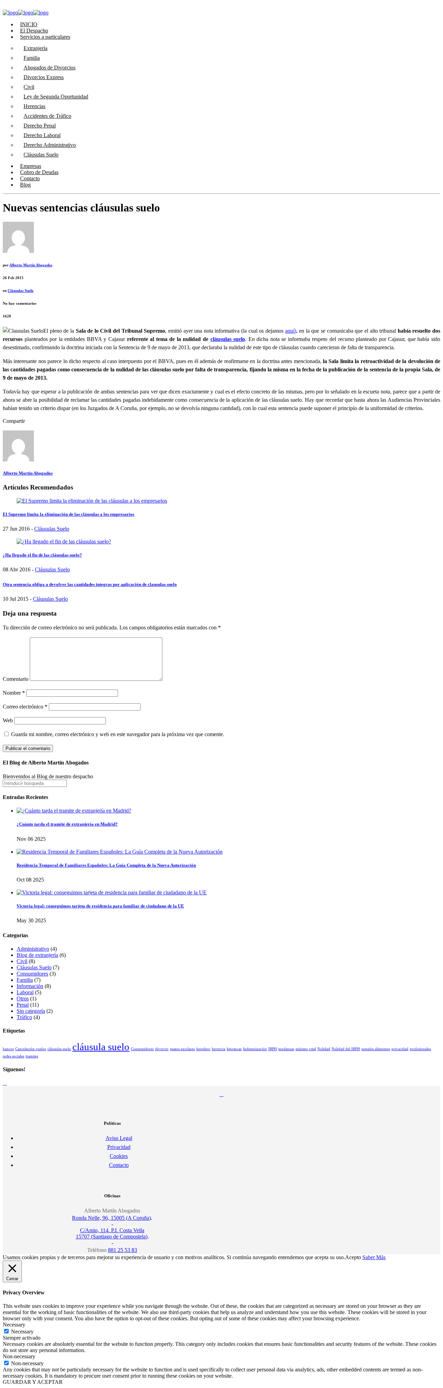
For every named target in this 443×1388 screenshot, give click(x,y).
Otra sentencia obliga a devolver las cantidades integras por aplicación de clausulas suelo (90, 584)
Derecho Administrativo (50, 145)
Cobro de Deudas (39, 172)
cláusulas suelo (227, 339)
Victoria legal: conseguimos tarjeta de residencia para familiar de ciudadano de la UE (100, 906)
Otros (23, 998)
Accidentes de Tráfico (47, 116)
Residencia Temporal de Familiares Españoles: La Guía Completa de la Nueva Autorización (106, 865)
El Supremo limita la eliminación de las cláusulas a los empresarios (68, 514)
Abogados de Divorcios (49, 67)
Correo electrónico (25, 707)
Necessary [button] (14, 1325)
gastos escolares (182, 1049)
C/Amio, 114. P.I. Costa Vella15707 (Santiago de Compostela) (111, 1233)
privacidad (399, 1049)
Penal (23, 1005)
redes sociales (13, 1056)
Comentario (15, 679)
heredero (203, 1049)
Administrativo (33, 949)
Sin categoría (31, 1011)
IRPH (272, 1049)
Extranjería (35, 48)
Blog (25, 185)
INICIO (28, 24)
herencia (218, 1049)
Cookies (119, 1156)
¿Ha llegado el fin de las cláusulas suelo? (42, 555)
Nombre (14, 693)
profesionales (420, 1049)
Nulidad (323, 1049)
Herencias (34, 106)
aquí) (290, 331)
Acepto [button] (353, 1257)
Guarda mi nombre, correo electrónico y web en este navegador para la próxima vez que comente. (117, 734)
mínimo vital (306, 1049)
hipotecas (234, 1049)
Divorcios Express (44, 77)
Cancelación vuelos (30, 1049)
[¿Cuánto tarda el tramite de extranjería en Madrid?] (74, 811)
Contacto (30, 178)
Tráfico (24, 1017)
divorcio (162, 1049)
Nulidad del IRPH (346, 1049)
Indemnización (255, 1049)
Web (8, 720)
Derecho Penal (40, 126)
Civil (29, 87)
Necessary (22, 1331)
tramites (32, 1056)
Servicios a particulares (45, 37)
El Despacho (34, 31)
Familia (32, 58)
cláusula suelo (100, 1046)
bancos (8, 1049)
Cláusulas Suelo (41, 155)
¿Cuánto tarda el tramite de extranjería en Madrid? (67, 824)
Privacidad (118, 1147)
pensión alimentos (375, 1049)
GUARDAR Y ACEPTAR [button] (33, 1382)
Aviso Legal (119, 1138)
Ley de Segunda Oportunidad (56, 96)
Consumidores (32, 974)
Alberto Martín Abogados (30, 265)
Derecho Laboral (42, 135)
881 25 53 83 (122, 1250)
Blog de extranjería (37, 955)
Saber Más (374, 1257)
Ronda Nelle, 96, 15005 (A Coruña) (111, 1218)
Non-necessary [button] (19, 1356)
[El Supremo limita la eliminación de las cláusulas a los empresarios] (92, 501)
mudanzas (286, 1049)
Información (30, 986)
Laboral (25, 992)
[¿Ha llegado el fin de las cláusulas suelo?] (64, 541)
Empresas (30, 166)
